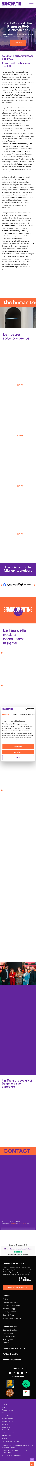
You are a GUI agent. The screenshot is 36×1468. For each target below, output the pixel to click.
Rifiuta (18, 757)
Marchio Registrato (12, 1360)
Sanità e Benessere (10, 1302)
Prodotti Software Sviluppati (11, 1441)
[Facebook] (18, 1373)
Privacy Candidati (7, 1418)
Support (4, 1407)
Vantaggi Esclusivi (8, 1433)
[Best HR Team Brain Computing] (10, 1384)
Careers (6, 1343)
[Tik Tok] (25, 1373)
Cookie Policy (6, 1416)
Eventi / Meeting (9, 1312)
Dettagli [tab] (14, 714)
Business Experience (10, 1330)
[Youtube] (22, 1373)
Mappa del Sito (6, 1424)
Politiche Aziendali (7, 1410)
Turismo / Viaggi (9, 1309)
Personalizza (17, 752)
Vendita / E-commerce (11, 1305)
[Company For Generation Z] (10, 1393)
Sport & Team (8, 1315)
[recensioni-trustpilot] (18, 1252)
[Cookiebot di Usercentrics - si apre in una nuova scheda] (25, 709)
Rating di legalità (10, 1354)
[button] (1, 585)
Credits (4, 1404)
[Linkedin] (10, 1373)
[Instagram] (14, 1373)
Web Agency (8, 1340)
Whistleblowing (7, 1435)
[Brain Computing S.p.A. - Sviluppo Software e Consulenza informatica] (11, 3)
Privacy (4, 1413)
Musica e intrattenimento (12, 1318)
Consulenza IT (8, 1333)
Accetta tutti (18, 746)
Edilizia (5, 1299)
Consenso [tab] (5, 714)
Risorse (4, 1438)
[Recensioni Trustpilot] (26, 1384)
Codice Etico (6, 1427)
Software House (9, 1336)
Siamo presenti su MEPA (14, 1348)
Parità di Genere (7, 1430)
